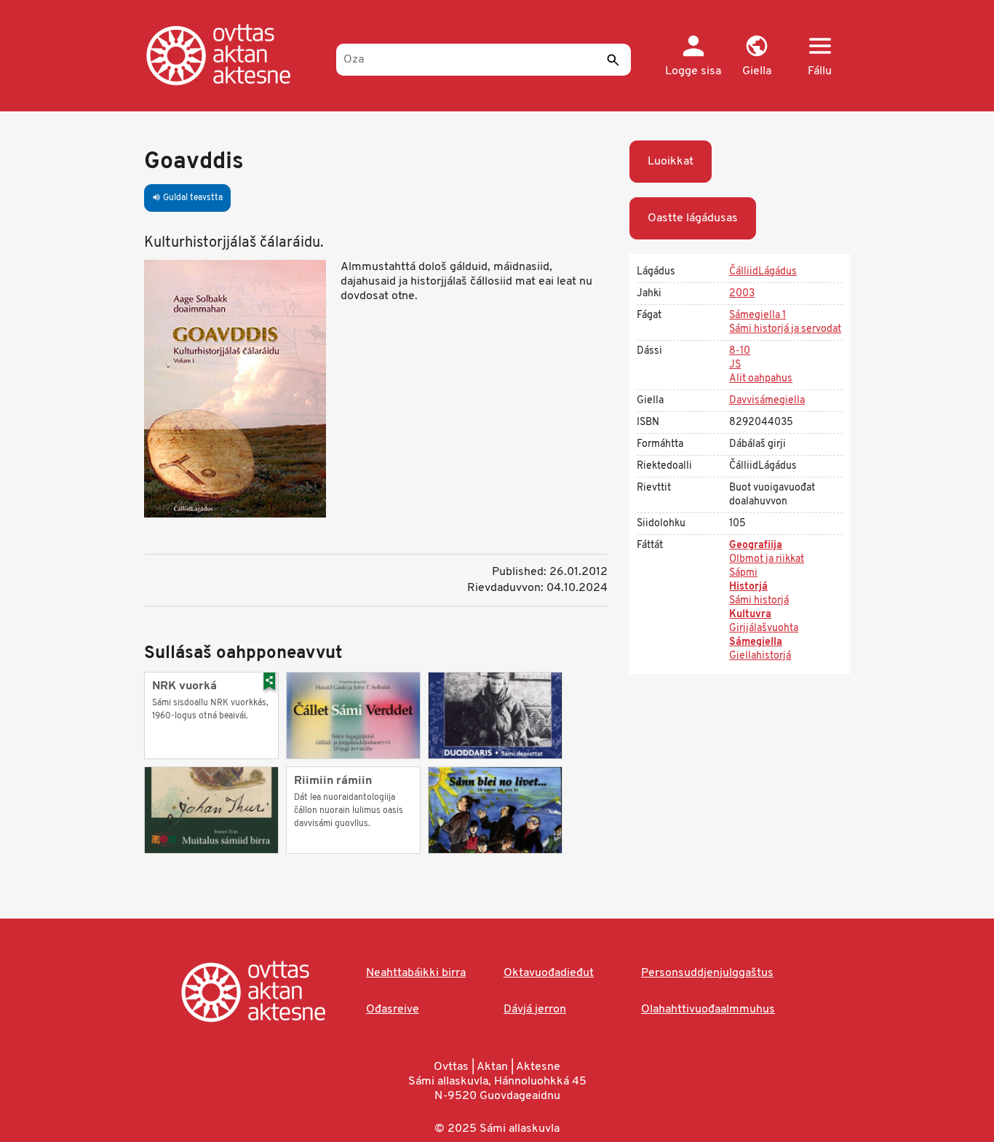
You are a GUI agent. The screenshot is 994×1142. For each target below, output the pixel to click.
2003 (742, 294)
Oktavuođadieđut (549, 973)
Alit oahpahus (760, 379)
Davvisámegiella (767, 401)
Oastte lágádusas (693, 218)
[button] (756, 56)
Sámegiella (755, 642)
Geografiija (755, 545)
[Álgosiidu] (233, 55)
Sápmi (743, 573)
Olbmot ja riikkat (766, 559)
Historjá (748, 587)
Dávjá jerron (535, 1009)
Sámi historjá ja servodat (785, 329)
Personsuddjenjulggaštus (707, 973)
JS (735, 365)
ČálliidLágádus (763, 272)
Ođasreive (392, 1009)
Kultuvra (750, 615)
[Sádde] (613, 60)
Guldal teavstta (187, 198)
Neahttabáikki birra (416, 973)
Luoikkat (670, 161)
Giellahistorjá (760, 656)
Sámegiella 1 (757, 315)
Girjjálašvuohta (763, 628)
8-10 (739, 351)
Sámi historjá (759, 601)
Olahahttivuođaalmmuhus (708, 1009)
